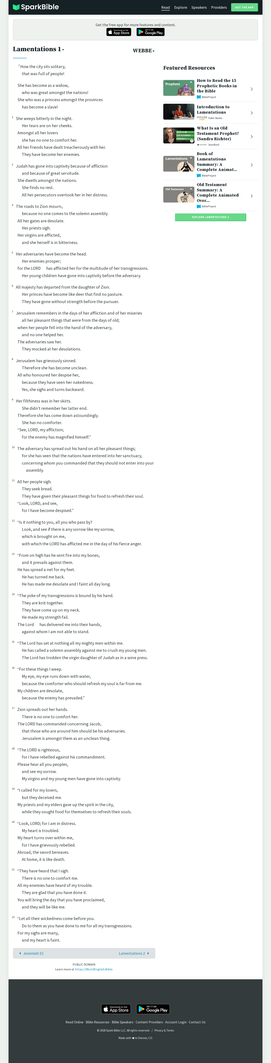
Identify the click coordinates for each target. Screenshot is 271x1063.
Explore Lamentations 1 (210, 217)
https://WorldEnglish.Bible (93, 969)
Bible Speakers (122, 1022)
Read (165, 7)
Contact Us (197, 1022)
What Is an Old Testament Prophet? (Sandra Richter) (218, 134)
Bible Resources (97, 1022)
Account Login (175, 1022)
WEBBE (142, 50)
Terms (170, 1030)
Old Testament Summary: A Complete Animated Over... (218, 192)
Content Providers (149, 1022)
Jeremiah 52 (33, 953)
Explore (180, 7)
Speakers (199, 7)
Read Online (74, 1022)
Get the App (244, 7)
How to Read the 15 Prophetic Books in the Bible (217, 86)
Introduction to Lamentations (213, 110)
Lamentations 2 (132, 953)
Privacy (158, 1030)
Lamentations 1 (37, 49)
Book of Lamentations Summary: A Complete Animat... (217, 161)
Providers (219, 7)
